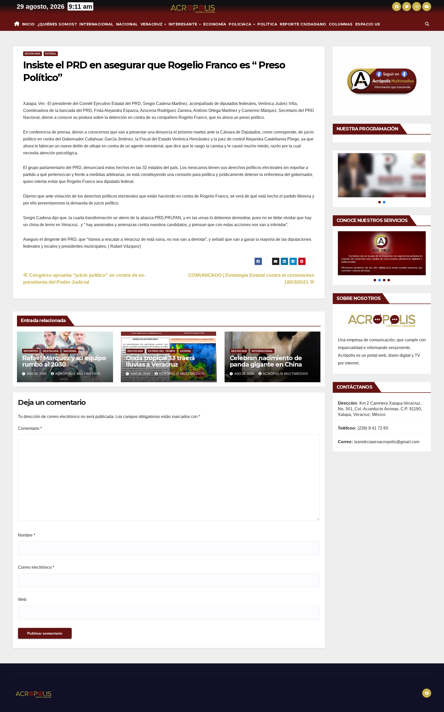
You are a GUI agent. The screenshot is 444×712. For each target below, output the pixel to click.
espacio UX (367, 24)
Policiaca (241, 24)
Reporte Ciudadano (303, 24)
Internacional (96, 24)
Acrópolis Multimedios (77, 374)
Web (22, 599)
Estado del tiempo (161, 351)
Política (267, 24)
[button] (427, 24)
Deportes (31, 351)
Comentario (30, 428)
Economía (214, 24)
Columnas (341, 24)
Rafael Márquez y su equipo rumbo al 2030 (64, 361)
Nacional (127, 24)
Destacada (32, 53)
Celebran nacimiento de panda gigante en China (266, 361)
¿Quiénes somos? (57, 24)
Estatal (50, 53)
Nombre (26, 535)
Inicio (28, 24)
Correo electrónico (36, 567)
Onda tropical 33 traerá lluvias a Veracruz (160, 361)
